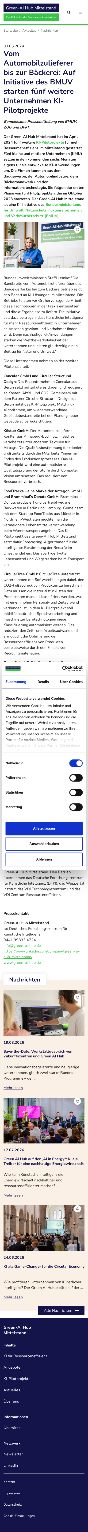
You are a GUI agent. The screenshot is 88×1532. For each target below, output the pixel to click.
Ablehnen (44, 859)
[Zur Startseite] (31, 12)
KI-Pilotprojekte (50, 142)
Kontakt (9, 1482)
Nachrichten (49, 30)
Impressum (12, 1493)
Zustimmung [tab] (15, 682)
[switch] (76, 778)
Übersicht (12, 1427)
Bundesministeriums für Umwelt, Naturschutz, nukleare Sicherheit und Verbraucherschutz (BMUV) (43, 210)
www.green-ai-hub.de (22, 962)
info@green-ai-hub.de (22, 945)
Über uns (11, 1401)
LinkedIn (11, 1465)
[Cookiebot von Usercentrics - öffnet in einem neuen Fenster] (63, 669)
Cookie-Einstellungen (19, 1516)
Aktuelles (29, 30)
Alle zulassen (44, 828)
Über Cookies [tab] (71, 682)
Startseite (11, 30)
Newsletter (13, 1454)
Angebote (12, 1367)
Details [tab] (43, 682)
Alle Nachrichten (58, 1310)
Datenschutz (13, 1504)
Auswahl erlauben (44, 844)
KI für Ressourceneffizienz (25, 1356)
